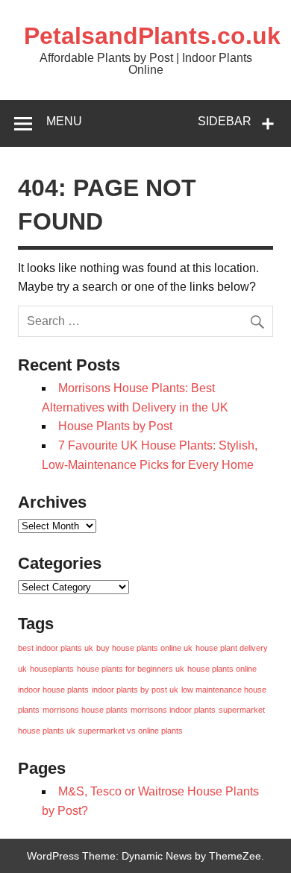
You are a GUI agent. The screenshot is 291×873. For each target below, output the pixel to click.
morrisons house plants (85, 709)
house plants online (222, 668)
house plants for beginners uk (130, 668)
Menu (64, 121)
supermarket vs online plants (130, 730)
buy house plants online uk (144, 647)
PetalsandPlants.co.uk (152, 35)
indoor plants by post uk (135, 689)
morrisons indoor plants (173, 709)
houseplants (52, 668)
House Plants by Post (115, 426)
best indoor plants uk (55, 647)
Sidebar (224, 121)
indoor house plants (53, 689)
